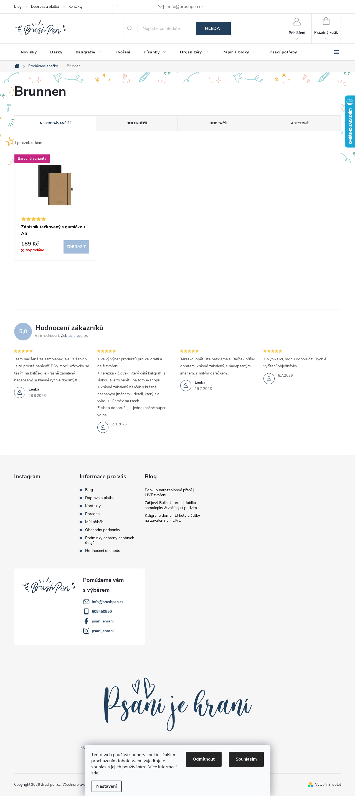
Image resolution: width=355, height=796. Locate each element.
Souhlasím (246, 759)
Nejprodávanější (55, 123)
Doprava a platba (45, 6)
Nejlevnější (136, 123)
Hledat (213, 28)
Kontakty (76, 6)
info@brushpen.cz (107, 601)
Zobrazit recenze (74, 335)
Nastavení (106, 786)
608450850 (102, 611)
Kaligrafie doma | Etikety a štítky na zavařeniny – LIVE (172, 518)
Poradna (92, 513)
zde (94, 773)
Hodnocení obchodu (102, 550)
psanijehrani (103, 621)
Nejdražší (218, 123)
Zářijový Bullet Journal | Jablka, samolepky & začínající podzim (171, 505)
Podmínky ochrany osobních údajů (109, 540)
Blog (18, 6)
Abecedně (300, 123)
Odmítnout (204, 759)
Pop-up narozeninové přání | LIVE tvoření (169, 492)
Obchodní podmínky (102, 530)
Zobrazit (76, 246)
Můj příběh (94, 521)
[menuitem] (29, 52)
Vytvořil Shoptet (328, 784)
